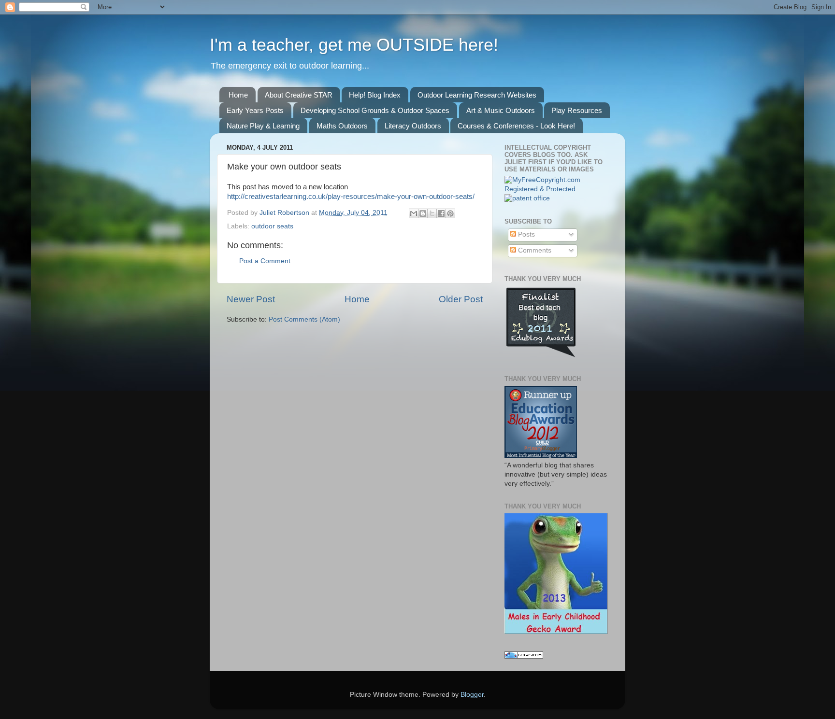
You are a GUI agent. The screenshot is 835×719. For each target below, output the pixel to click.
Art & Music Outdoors (500, 110)
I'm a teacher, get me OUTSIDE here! (354, 45)
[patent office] (527, 198)
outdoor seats (272, 226)
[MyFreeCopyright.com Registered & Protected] (556, 189)
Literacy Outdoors (413, 126)
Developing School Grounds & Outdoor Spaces (375, 110)
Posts (525, 234)
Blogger (472, 694)
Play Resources (576, 110)
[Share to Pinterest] (450, 213)
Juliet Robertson (285, 212)
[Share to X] (432, 213)
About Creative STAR (298, 95)
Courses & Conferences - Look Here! (516, 126)
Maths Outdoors (342, 126)
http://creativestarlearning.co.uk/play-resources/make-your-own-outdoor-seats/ (351, 196)
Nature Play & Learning (263, 126)
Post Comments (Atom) (304, 319)
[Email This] (413, 213)
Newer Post (251, 299)
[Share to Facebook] (441, 213)
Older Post (461, 299)
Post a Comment (264, 261)
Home (238, 95)
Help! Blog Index (375, 95)
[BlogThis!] (423, 213)
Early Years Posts (255, 110)
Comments (533, 250)
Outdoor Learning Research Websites (477, 95)
